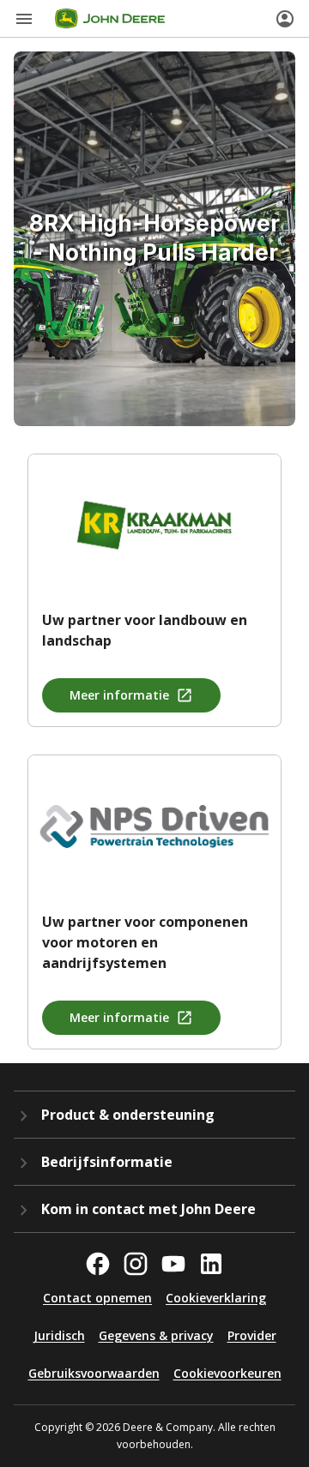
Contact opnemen (97, 1298)
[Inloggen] (285, 19)
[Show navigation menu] (24, 19)
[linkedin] (211, 1264)
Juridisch (59, 1335)
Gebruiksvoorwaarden (94, 1373)
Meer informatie (119, 695)
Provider (251, 1335)
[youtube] (173, 1264)
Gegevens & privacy (156, 1335)
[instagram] (135, 1264)
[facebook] (98, 1264)
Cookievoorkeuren (227, 1373)
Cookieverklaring (216, 1298)
